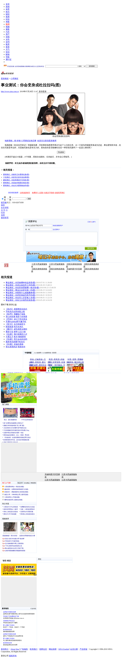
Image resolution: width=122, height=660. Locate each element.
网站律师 (52, 649)
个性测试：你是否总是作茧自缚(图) (16, 177)
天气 (8, 49)
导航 (8, 57)
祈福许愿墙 (18, 344)
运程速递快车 (25, 193)
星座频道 (5, 79)
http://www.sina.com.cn (10, 91)
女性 (8, 39)
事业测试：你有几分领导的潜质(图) (21, 300)
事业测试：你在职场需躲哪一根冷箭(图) (22, 288)
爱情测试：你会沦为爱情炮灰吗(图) (16, 185)
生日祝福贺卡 (19, 324)
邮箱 (8, 54)
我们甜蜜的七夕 (20, 334)
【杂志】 (9, 309)
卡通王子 (9, 337)
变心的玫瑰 (10, 317)
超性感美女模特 (20, 329)
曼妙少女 (9, 332)
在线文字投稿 (49, 193)
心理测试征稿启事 (28, 141)
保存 (3, 205)
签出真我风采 (11, 347)
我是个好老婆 (21, 317)
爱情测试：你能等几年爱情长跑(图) (16, 174)
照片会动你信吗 (20, 339)
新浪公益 (13, 305)
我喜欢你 (21, 347)
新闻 (8, 7)
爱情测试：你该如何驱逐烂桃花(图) (16, 183)
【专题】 (9, 339)
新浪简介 (5, 649)
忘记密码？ (56, 229)
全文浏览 (5, 208)
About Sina (14, 649)
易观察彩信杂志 (20, 309)
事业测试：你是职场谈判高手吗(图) (21, 295)
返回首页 (5, 218)
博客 (8, 22)
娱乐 (8, 12)
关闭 (3, 215)
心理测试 (14, 79)
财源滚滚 (9, 327)
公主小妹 (22, 332)
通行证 (8, 59)
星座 (8, 47)
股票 (8, 17)
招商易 (54, 353)
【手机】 (9, 319)
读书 (8, 42)
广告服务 (24, 649)
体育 (8, 9)
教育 (8, 44)
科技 (8, 19)
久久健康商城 (46, 353)
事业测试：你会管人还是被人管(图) (21, 298)
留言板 (4, 202)
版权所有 (13, 656)
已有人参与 (91, 222)
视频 (8, 27)
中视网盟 (28, 353)
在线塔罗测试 (60, 193)
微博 (8, 24)
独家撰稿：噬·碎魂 (13, 141)
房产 (8, 34)
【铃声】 (9, 314)
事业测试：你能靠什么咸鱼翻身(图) (21, 293)
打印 (3, 213)
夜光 (16, 337)
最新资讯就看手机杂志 (15, 342)
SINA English (63, 649)
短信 (8, 52)
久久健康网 (37, 353)
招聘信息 (43, 649)
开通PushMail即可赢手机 (16, 322)
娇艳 (16, 332)
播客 (8, 29)
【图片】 (9, 329)
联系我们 (33, 649)
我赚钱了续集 (19, 314)
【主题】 (9, 334)
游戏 (8, 37)
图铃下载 (5, 305)
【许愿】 (9, 344)
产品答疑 (83, 649)
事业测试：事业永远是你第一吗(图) (21, 290)
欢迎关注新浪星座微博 (46, 141)
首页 (8, 4)
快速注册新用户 (58, 225)
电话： (9, 202)
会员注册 (74, 649)
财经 (8, 14)
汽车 (8, 32)
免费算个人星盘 (38, 193)
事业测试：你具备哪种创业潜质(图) (21, 283)
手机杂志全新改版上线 (15, 311)
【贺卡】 (9, 324)
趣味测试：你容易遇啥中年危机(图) (16, 180)
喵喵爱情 (22, 337)
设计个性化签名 (20, 319)
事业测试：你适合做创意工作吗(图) (21, 285)
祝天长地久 (18, 327)
